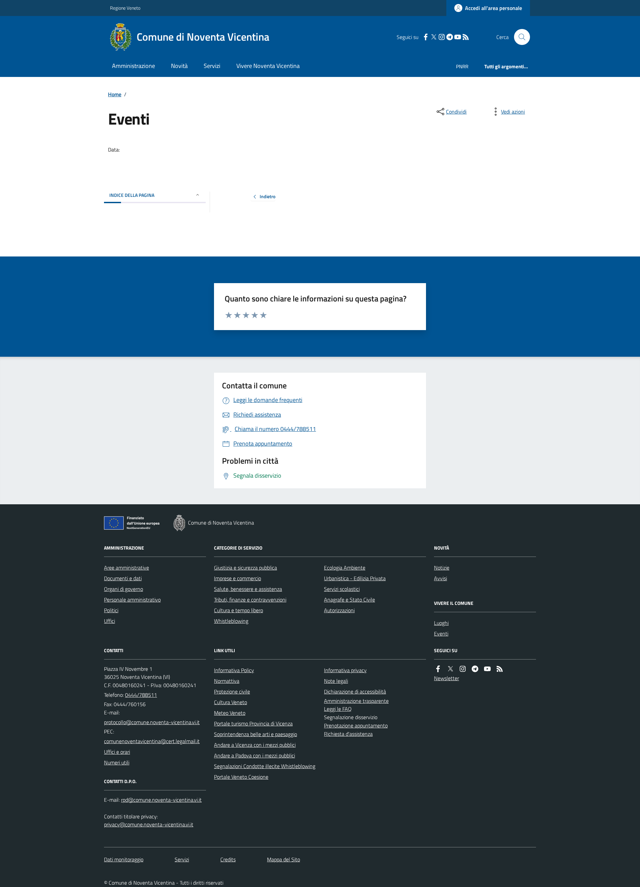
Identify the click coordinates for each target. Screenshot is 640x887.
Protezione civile (232, 691)
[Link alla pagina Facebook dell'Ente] (438, 669)
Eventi (441, 634)
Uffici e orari (117, 752)
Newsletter (446, 678)
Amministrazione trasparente (356, 701)
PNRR (462, 66)
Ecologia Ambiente (344, 568)
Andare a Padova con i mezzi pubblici (254, 755)
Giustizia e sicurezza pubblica (245, 568)
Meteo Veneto (229, 713)
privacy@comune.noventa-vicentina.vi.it (148, 824)
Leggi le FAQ (338, 709)
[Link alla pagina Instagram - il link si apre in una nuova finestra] (442, 37)
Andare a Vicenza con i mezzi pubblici (255, 745)
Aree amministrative (126, 568)
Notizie (441, 568)
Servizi (212, 65)
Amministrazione (133, 65)
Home (114, 94)
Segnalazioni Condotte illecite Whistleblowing (264, 766)
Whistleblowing (231, 621)
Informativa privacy (345, 670)
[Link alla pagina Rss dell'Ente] (500, 669)
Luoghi (441, 623)
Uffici (109, 621)
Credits (228, 859)
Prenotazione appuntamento (356, 725)
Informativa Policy (234, 670)
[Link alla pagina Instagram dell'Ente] (463, 669)
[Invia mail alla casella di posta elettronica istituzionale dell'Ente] (152, 722)
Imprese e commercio (237, 578)
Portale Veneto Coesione (241, 777)
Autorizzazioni (339, 610)
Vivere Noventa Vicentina (268, 65)
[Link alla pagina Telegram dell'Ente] (475, 669)
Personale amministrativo (132, 600)
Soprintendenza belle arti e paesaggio (255, 734)
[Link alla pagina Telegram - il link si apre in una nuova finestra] (450, 37)
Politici (111, 610)
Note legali (336, 681)
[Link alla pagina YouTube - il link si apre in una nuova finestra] (458, 37)
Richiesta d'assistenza (348, 734)
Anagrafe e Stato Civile (349, 600)
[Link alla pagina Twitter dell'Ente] (450, 669)
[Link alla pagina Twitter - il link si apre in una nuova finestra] (434, 37)
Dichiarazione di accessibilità (355, 691)
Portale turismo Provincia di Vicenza (253, 723)
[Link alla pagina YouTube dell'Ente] (487, 669)
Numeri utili (116, 762)
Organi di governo (123, 589)
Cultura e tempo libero (238, 610)
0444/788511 (141, 695)
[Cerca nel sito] (519, 37)
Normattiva (226, 681)
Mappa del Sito (283, 859)
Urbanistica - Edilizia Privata (355, 578)
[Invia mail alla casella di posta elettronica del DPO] (161, 800)
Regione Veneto (125, 7)
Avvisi (440, 578)
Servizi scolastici (342, 589)
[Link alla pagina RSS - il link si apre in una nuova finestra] (466, 37)
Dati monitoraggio (123, 859)
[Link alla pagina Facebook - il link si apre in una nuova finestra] (426, 37)
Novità (179, 65)
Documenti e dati (123, 578)
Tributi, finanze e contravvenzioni (250, 600)
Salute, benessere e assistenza (248, 589)
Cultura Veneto (230, 702)
